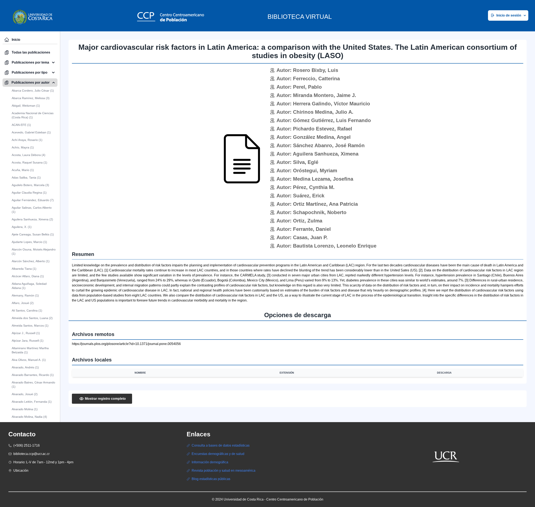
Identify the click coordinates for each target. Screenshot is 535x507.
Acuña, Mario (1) (23, 170)
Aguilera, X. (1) (22, 227)
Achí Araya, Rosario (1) (27, 140)
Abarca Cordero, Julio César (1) (33, 90)
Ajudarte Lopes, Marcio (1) (29, 242)
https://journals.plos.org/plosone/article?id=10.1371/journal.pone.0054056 (126, 344)
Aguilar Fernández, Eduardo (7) (33, 200)
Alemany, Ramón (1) (25, 295)
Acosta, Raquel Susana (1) (29, 162)
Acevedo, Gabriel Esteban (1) (31, 132)
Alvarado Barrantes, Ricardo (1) (33, 375)
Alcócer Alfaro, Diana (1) (28, 276)
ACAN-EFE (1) (21, 124)
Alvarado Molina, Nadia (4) (29, 416)
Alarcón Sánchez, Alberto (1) (31, 261)
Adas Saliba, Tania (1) (26, 177)
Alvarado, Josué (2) (25, 394)
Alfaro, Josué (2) (23, 303)
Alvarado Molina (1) (25, 409)
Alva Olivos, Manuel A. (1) (29, 359)
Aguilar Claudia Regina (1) (29, 192)
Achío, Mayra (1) (23, 147)
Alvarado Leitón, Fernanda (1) (32, 401)
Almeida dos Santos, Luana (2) (32, 318)
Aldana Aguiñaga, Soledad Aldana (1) (29, 286)
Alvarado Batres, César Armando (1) (33, 384)
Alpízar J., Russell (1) (26, 333)
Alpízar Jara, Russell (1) (27, 340)
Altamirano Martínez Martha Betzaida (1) (30, 350)
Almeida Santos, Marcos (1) (30, 325)
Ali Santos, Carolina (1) (27, 310)
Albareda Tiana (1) (24, 268)
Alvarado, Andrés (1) (25, 367)
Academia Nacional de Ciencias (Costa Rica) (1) (33, 115)
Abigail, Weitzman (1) (26, 105)
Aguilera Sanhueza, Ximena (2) (32, 219)
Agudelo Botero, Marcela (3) (30, 185)
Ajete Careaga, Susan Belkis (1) (33, 234)
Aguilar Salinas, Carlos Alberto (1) (32, 209)
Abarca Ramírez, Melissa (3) (31, 98)
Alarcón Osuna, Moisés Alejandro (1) (34, 251)
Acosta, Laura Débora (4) (28, 155)
